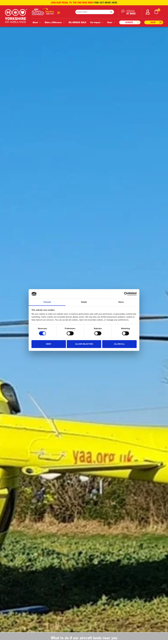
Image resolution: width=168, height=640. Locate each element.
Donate (129, 22)
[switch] (70, 333)
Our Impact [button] (95, 22)
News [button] (109, 22)
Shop (153, 22)
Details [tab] (84, 302)
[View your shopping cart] (156, 12)
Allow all (119, 344)
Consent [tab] (47, 302)
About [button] (35, 22)
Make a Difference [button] (53, 22)
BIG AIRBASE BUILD (77, 22)
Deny (48, 344)
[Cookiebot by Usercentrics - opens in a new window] (126, 294)
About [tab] (121, 302)
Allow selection (84, 344)
